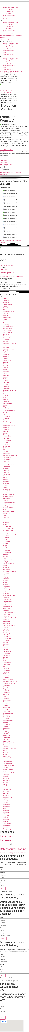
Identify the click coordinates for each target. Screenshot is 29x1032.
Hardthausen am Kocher (10, 455)
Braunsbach (6, 362)
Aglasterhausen (7, 304)
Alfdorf (5, 310)
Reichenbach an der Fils (10, 681)
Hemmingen (6, 466)
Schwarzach (6, 718)
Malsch (5, 558)
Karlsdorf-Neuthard (8, 494)
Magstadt (6, 554)
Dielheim (5, 381)
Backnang (6, 325)
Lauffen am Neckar (8, 528)
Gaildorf (5, 433)
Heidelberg (6, 461)
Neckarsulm (6, 603)
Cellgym (8, 13)
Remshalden (6, 685)
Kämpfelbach (7, 493)
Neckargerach (7, 599)
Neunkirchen (6, 621)
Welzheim (6, 801)
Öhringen (5, 649)
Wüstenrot (6, 819)
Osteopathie (9, 11)
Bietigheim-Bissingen (9, 349)
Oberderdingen (7, 631)
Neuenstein (6, 614)
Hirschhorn (6, 472)
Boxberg (5, 358)
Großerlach (6, 446)
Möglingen (6, 577)
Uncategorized (7, 761)
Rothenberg (6, 694)
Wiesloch (5, 808)
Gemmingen (6, 435)
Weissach (6, 795)
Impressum (6, 836)
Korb (4, 509)
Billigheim (6, 351)
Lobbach (5, 545)
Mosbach (5, 580)
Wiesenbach (6, 806)
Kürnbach (6, 524)
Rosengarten (7, 692)
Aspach (5, 319)
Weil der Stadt (7, 789)
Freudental (6, 427)
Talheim (5, 752)
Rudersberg (6, 696)
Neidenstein (6, 608)
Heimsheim (6, 463)
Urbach (5, 771)
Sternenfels (6, 745)
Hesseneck (6, 468)
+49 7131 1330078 (5, 39)
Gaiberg (5, 431)
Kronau (5, 519)
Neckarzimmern (7, 606)
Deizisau (5, 377)
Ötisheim (5, 661)
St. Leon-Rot (6, 741)
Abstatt (5, 298)
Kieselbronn (6, 498)
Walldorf (5, 784)
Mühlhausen (6, 586)
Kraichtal (5, 515)
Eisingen (5, 394)
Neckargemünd (7, 597)
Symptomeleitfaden (9, 15)
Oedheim (5, 646)
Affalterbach (6, 302)
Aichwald (5, 308)
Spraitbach (6, 739)
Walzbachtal (6, 788)
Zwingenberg (7, 829)
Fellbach (5, 414)
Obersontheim (7, 636)
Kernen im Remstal (8, 496)
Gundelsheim (7, 451)
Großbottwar (7, 444)
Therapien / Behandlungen (10, 7)
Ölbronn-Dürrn (7, 651)
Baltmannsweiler (8, 336)
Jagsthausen (6, 489)
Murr (4, 592)
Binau (4, 353)
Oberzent (6, 642)
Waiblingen (6, 774)
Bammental (6, 338)
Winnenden (6, 812)
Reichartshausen (8, 679)
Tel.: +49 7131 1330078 (7, 265)
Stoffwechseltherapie (6, 164)
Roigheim (6, 689)
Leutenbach (6, 539)
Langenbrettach (7, 526)
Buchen (5, 369)
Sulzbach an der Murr (9, 748)
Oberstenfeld (7, 638)
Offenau (5, 648)
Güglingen (6, 450)
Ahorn (5, 306)
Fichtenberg (6, 416)
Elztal (4, 397)
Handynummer (4, 933)
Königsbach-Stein (8, 507)
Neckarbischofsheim (9, 595)
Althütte (5, 315)
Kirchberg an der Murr (9, 502)
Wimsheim (6, 810)
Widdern (5, 803)
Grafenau (5, 442)
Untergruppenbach (8, 765)
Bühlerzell (6, 371)
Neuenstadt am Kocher (9, 612)
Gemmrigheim (7, 437)
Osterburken (6, 655)
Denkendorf (6, 379)
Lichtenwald (6, 541)
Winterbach (6, 814)
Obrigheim (6, 644)
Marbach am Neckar (9, 560)
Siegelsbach (6, 728)
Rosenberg (6, 690)
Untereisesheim (7, 763)
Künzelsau (6, 521)
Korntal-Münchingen (9, 511)
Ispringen (5, 485)
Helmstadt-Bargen (8, 465)
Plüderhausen (7, 674)
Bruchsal (5, 367)
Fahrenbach (6, 412)
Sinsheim (5, 733)
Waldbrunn (6, 778)
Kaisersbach (6, 491)
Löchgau (5, 547)
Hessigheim (6, 470)
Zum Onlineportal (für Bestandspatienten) (12, 276)
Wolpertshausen (7, 816)
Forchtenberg (7, 422)
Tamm (5, 754)
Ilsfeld (5, 478)
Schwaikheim (7, 717)
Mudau (5, 582)
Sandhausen (6, 702)
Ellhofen (5, 395)
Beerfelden (6, 339)
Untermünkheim (7, 767)
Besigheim (6, 347)
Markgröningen (7, 562)
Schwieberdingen (8, 720)
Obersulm (6, 640)
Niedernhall (6, 623)
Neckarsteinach (7, 601)
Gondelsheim (7, 440)
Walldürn (5, 786)
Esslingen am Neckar (9, 410)
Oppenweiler (6, 653)
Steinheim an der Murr (9, 743)
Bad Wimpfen (7, 334)
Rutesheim (6, 698)
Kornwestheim (7, 513)
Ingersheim (6, 483)
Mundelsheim (7, 590)
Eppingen (6, 401)
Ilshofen (5, 479)
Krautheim (6, 517)
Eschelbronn (6, 409)
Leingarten (6, 535)
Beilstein (5, 341)
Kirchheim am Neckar (9, 504)
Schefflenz (6, 704)
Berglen (5, 345)
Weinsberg (6, 791)
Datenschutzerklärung (6, 844)
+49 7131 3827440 (5, 73)
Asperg (5, 321)
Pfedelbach (6, 664)
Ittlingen (5, 487)
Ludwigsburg (7, 552)
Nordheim (6, 627)
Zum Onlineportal (8, 19)
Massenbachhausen (8, 564)
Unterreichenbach (8, 769)
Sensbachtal (6, 724)
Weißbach (6, 799)
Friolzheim (6, 429)
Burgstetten (6, 373)
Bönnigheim (6, 356)
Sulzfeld (5, 750)
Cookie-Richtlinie (5, 846)
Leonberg (6, 537)
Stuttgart (5, 746)
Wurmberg (6, 817)
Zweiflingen (6, 827)
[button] (14, 21)
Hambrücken (7, 453)
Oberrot (5, 634)
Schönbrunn (6, 707)
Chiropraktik (9, 9)
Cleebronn (6, 375)
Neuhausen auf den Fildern (11, 618)
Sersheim (5, 726)
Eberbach (6, 386)
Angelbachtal (7, 317)
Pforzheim (6, 668)
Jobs (4, 17)
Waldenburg (6, 780)
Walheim (5, 782)
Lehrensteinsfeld (8, 530)
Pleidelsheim (6, 670)
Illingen (5, 476)
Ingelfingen (6, 481)
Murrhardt (6, 593)
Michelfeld (6, 573)
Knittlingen (6, 506)
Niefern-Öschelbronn (9, 625)
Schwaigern (6, 715)
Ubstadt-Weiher (7, 758)
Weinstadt (6, 793)
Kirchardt (6, 500)
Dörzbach (6, 384)
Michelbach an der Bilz (9, 571)
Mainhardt (6, 556)
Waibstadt (6, 776)
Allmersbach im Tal (8, 311)
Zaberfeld (6, 821)
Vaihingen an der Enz (9, 773)
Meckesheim (6, 569)
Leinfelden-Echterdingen (10, 534)
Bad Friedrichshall (8, 326)
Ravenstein (6, 677)
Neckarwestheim (8, 605)
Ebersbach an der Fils (9, 390)
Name (1, 867)
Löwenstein (6, 550)
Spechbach (6, 735)
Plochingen (6, 672)
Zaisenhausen (7, 823)
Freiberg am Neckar (9, 425)
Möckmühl (6, 575)
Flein (4, 420)
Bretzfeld (5, 366)
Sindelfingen (6, 732)
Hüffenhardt (6, 474)
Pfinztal (5, 666)
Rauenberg (6, 676)
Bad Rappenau (7, 330)
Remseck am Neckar (9, 683)
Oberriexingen (7, 633)
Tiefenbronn (6, 756)
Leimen (5, 532)
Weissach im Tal (7, 797)
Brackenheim (7, 360)
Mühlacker (6, 584)
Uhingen (5, 760)
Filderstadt (6, 418)
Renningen (6, 687)
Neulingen (6, 620)
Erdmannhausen (7, 403)
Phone (2, 877)
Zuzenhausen (7, 825)
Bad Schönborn (7, 332)
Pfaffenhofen (7, 662)
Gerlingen (6, 438)
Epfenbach (6, 399)
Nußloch (5, 629)
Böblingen (6, 354)
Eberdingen (6, 388)
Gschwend (6, 448)
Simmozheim (7, 730)
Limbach (5, 543)
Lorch (4, 549)
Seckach (5, 722)
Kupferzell (6, 522)
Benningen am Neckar (9, 343)
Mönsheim (6, 578)
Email (1, 882)
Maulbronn (6, 567)
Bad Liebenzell (7, 328)
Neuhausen (6, 616)
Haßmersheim (7, 457)
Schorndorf (6, 711)
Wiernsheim (6, 804)
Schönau (5, 705)
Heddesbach (6, 459)
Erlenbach (6, 405)
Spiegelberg (6, 737)
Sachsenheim (7, 700)
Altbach (5, 313)
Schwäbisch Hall (8, 713)
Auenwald (6, 323)
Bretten (5, 364)
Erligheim (6, 407)
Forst (4, 423)
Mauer (5, 565)
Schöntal (5, 709)
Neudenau (6, 610)
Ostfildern (6, 657)
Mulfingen (6, 588)
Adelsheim (6, 300)
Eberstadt (6, 392)
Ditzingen (6, 382)
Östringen (6, 659)
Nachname (3, 872)
